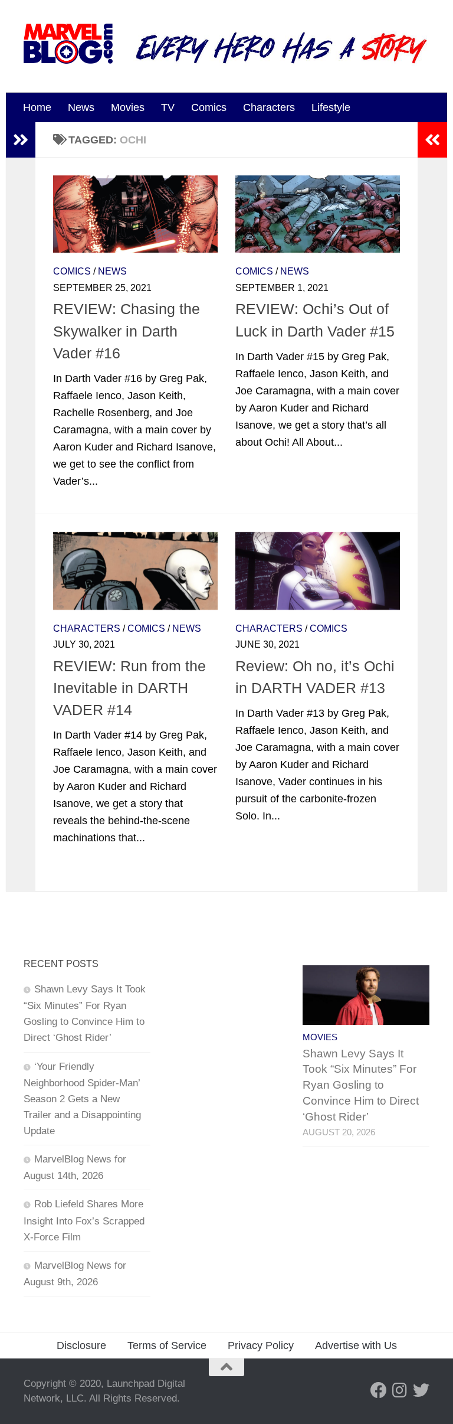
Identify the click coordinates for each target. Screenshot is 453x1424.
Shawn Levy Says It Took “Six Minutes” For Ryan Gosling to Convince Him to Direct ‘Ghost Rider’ (361, 1085)
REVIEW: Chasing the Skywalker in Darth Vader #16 (126, 331)
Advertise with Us (356, 1345)
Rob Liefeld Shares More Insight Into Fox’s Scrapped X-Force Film (84, 1220)
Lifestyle (330, 107)
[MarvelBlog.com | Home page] (68, 44)
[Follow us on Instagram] (400, 1390)
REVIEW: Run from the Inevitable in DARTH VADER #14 (129, 688)
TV (168, 107)
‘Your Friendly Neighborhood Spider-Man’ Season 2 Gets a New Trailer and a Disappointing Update (82, 1099)
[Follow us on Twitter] (421, 1390)
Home (37, 107)
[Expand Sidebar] (20, 140)
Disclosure (81, 1345)
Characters (269, 107)
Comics (208, 107)
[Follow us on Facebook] (378, 1390)
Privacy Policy (261, 1345)
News (81, 107)
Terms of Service (166, 1345)
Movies (128, 107)
